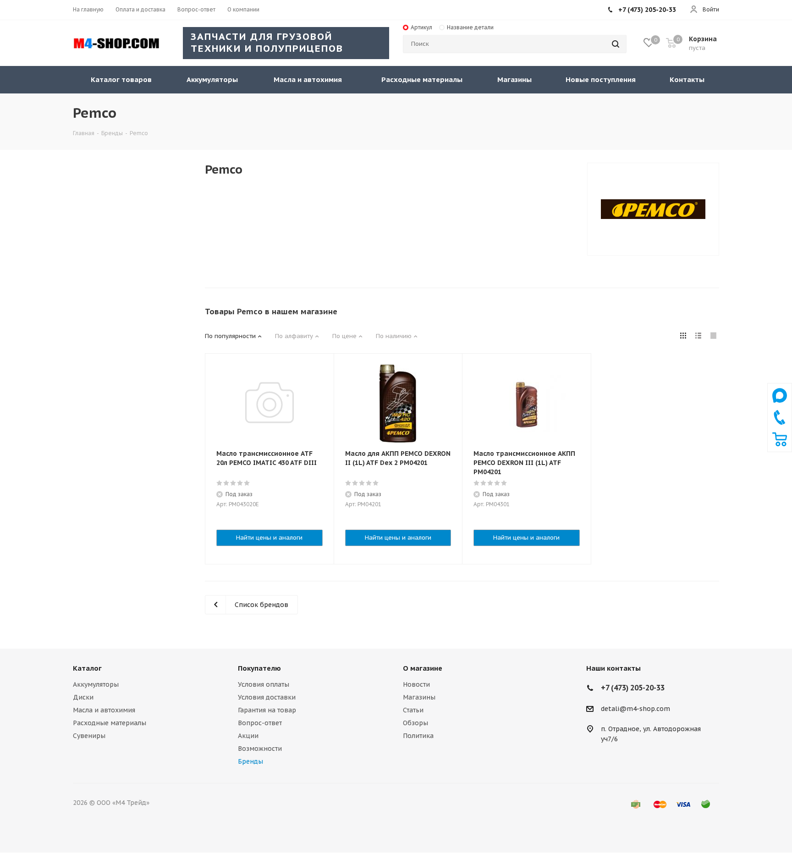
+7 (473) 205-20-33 (647, 9)
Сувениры (89, 736)
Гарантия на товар (267, 710)
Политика (418, 736)
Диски (83, 697)
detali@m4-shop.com (635, 709)
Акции (248, 736)
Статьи (413, 710)
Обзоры (415, 723)
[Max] (779, 405)
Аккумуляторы (96, 684)
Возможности (260, 748)
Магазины (419, 697)
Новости (416, 684)
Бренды (250, 761)
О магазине (422, 668)
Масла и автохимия (104, 710)
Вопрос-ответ (260, 723)
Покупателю (259, 668)
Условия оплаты (263, 684)
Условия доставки (267, 697)
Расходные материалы (109, 723)
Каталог (87, 668)
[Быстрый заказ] (779, 444)
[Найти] (616, 44)
